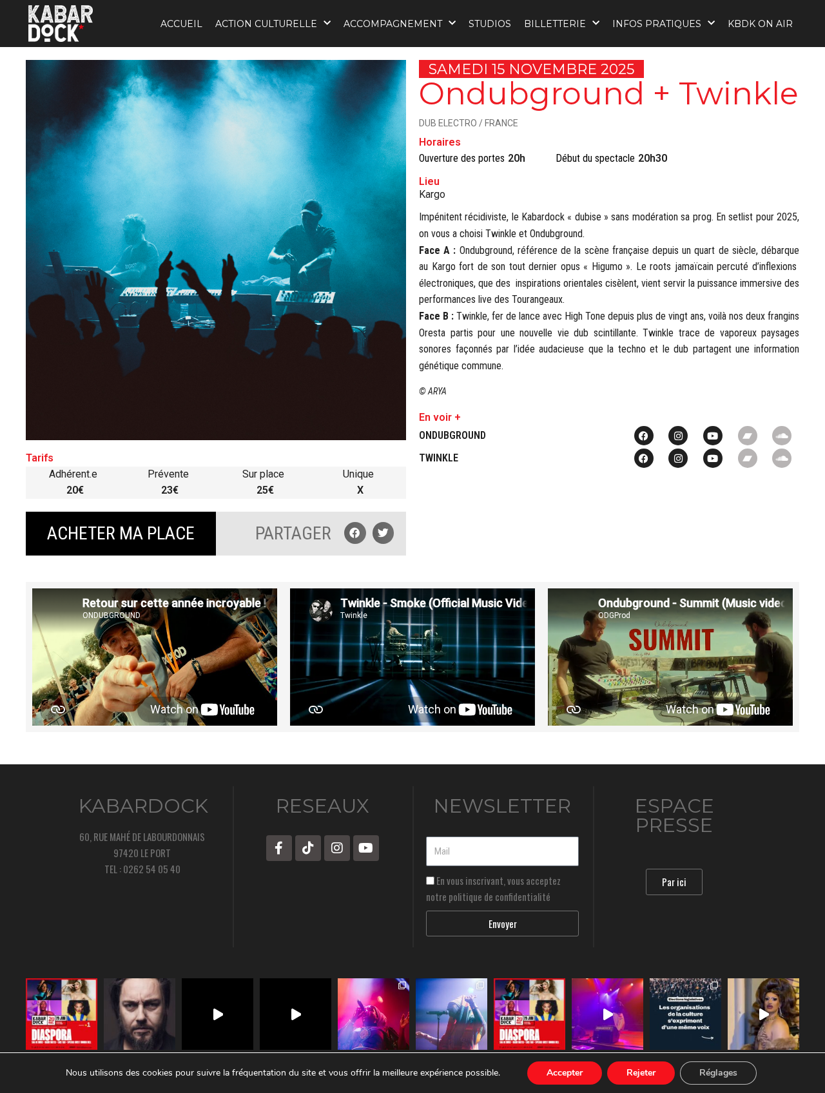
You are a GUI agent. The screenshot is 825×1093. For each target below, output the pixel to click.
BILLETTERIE (555, 24)
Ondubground (452, 435)
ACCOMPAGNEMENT (393, 24)
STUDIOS (490, 24)
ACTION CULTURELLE (266, 24)
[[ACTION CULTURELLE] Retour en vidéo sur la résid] (295, 1014)
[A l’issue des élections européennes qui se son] (685, 1014)
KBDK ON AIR (760, 24)
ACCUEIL (181, 24)
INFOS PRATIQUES (656, 24)
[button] (355, 533)
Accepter (565, 1073)
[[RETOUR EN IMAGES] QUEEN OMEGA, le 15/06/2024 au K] (373, 1014)
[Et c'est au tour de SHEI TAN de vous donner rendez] (763, 1014)
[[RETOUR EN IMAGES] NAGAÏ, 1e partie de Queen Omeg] (451, 1014)
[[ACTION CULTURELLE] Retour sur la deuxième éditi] (217, 1014)
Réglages (718, 1073)
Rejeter (640, 1073)
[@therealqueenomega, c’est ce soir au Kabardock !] (607, 1014)
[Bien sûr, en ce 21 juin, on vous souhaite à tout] (139, 1014)
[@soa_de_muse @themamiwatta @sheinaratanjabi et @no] (61, 1014)
